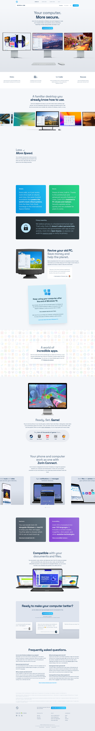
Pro (70, 5)
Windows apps (71, 661)
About (66, 715)
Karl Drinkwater (51, 628)
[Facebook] (17, 716)
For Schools (66, 5)
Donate (66, 720)
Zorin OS (37, 1)
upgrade (57, 679)
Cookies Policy (53, 727)
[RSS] (22, 716)
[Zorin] (17, 2)
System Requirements (55, 717)
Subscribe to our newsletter (58, 707)
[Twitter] (19, 716)
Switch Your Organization (55, 718)
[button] (45, 507)
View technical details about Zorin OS (47, 682)
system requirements (40, 675)
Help (59, 1)
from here (23, 668)
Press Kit (66, 718)
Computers (52, 1)
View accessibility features (59, 538)
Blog (66, 717)
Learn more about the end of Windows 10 (48, 320)
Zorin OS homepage (17, 708)
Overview (61, 5)
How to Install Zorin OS (55, 715)
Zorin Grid (44, 1)
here (71, 672)
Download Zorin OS (47, 28)
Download (76, 5)
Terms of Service (41, 727)
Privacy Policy (48, 727)
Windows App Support (48, 360)
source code (47, 233)
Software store (37, 358)
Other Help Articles (54, 720)
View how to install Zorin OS (26, 538)
